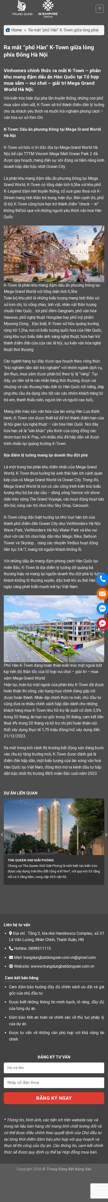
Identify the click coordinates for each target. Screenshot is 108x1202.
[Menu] (100, 9)
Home (16, 30)
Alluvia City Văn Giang (42, 860)
